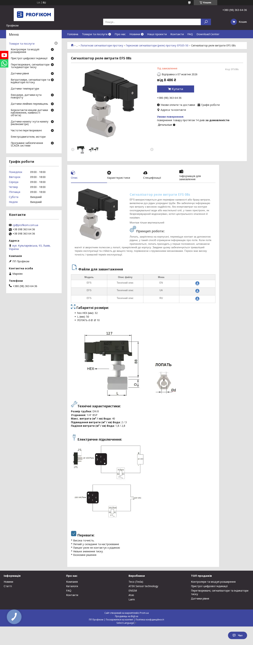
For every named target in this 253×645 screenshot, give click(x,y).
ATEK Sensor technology (143, 586)
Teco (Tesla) (136, 581)
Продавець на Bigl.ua (126, 616)
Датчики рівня (20, 73)
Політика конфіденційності (150, 619)
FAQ (190, 34)
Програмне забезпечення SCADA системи (27, 144)
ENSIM (133, 590)
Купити (177, 89)
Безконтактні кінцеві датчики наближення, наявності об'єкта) (29, 113)
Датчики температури (25, 88)
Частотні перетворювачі (26, 130)
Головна (72, 34)
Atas (131, 595)
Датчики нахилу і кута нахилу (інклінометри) (29, 123)
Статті (8, 586)
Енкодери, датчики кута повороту (26, 96)
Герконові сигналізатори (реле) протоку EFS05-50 (157, 45)
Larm (132, 599)
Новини (134, 34)
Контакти (177, 34)
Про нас (120, 34)
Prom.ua (144, 612)
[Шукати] (206, 22)
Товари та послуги (94, 34)
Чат (240, 635)
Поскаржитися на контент (119, 619)
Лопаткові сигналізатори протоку (102, 45)
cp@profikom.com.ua (25, 225)
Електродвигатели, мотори (28, 136)
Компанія (72, 581)
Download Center (208, 34)
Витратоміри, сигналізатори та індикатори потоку (30, 81)
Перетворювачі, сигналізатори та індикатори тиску (30, 66)
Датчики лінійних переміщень (29, 103)
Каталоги (72, 586)
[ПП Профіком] (34, 14)
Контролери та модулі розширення (25, 51)
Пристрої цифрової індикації (29, 58)
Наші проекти (157, 34)
